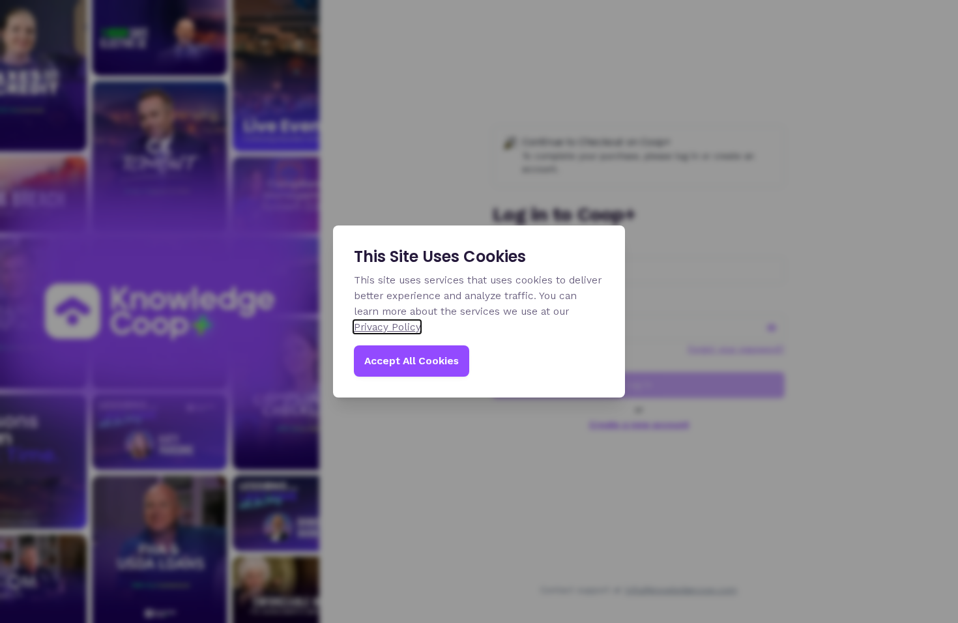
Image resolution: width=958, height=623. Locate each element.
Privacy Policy (387, 327)
